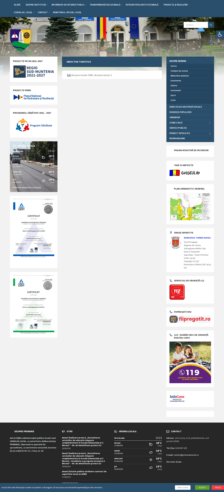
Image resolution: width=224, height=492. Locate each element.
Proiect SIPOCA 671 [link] (179, 133)
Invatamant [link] (176, 90)
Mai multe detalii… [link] (174, 461)
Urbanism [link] (174, 117)
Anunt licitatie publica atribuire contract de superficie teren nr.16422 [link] (84, 472)
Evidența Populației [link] (180, 112)
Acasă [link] (17, 4)
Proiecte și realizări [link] (176, 4)
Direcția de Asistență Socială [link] (185, 106)
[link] (220, 34)
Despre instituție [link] (36, 4)
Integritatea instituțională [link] (142, 4)
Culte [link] (173, 100)
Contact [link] (43, 12)
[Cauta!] (211, 25)
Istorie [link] (174, 66)
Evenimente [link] (176, 80)
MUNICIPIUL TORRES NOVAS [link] (197, 237)
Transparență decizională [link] (105, 4)
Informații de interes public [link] (68, 4)
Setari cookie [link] (182, 487)
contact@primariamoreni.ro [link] (186, 455)
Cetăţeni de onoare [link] (179, 71)
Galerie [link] (174, 85)
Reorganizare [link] (177, 138)
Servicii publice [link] (178, 127)
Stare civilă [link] (175, 122)
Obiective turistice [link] (180, 75)
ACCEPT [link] (202, 487)
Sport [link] (173, 95)
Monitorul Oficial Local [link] (67, 12)
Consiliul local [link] (23, 12)
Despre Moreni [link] (177, 61)
